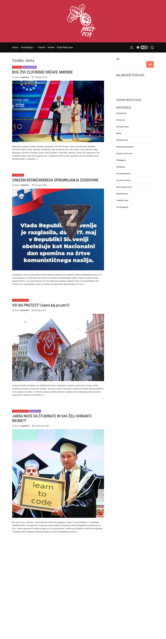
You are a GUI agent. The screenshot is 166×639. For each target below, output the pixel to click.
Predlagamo (121, 160)
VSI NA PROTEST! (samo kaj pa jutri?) (40, 305)
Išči (117, 59)
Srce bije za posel (123, 180)
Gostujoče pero (122, 127)
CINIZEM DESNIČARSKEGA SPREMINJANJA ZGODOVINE (55, 180)
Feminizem (120, 120)
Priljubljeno (17, 67)
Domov (15, 47)
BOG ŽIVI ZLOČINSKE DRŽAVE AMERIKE (42, 72)
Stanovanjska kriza (124, 187)
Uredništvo (24, 77)
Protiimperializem (29, 67)
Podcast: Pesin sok (124, 153)
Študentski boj (35, 411)
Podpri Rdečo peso (65, 47)
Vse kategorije (27, 47)
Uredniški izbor (122, 200)
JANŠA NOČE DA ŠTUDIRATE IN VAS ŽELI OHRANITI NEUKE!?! (52, 418)
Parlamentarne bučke (20, 300)
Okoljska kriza (122, 140)
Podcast (41, 47)
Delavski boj (121, 113)
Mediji (118, 133)
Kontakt (51, 47)
